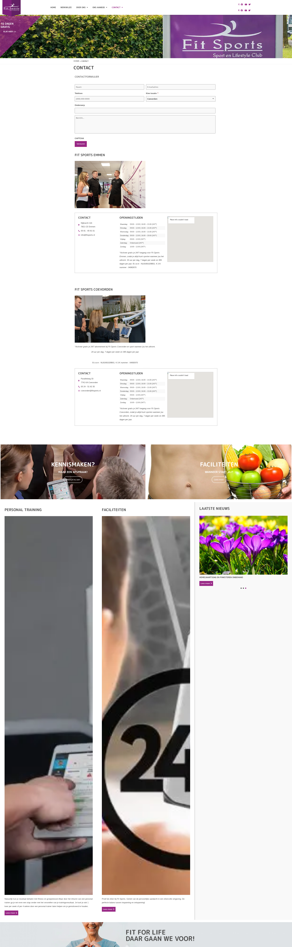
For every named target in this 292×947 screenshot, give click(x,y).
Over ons (81, 7)
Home (53, 7)
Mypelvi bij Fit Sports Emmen (214, 552)
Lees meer (219, 479)
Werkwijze (66, 7)
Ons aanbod (99, 7)
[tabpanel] (243, 551)
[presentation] (241, 588)
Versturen (81, 144)
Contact (116, 7)
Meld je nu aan (73, 479)
